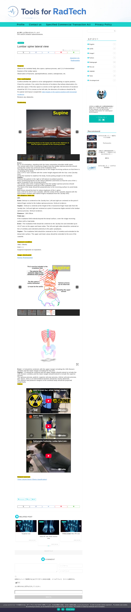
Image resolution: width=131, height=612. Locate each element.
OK (58, 609)
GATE (102, 48)
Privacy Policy (103, 24)
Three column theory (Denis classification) (32, 479)
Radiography (22, 499)
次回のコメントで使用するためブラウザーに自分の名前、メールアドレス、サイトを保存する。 (45, 579)
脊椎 (34, 499)
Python (102, 58)
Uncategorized (102, 80)
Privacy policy (70, 609)
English (102, 44)
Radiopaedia (75, 60)
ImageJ (102, 53)
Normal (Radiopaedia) (25, 257)
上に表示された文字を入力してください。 (28, 586)
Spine (29, 499)
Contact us (35, 24)
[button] (20, 132)
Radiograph (20, 42)
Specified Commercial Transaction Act (68, 24)
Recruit (102, 67)
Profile (21, 24)
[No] (129, 607)
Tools (102, 76)
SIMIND (102, 71)
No (63, 609)
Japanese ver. (75, 58)
